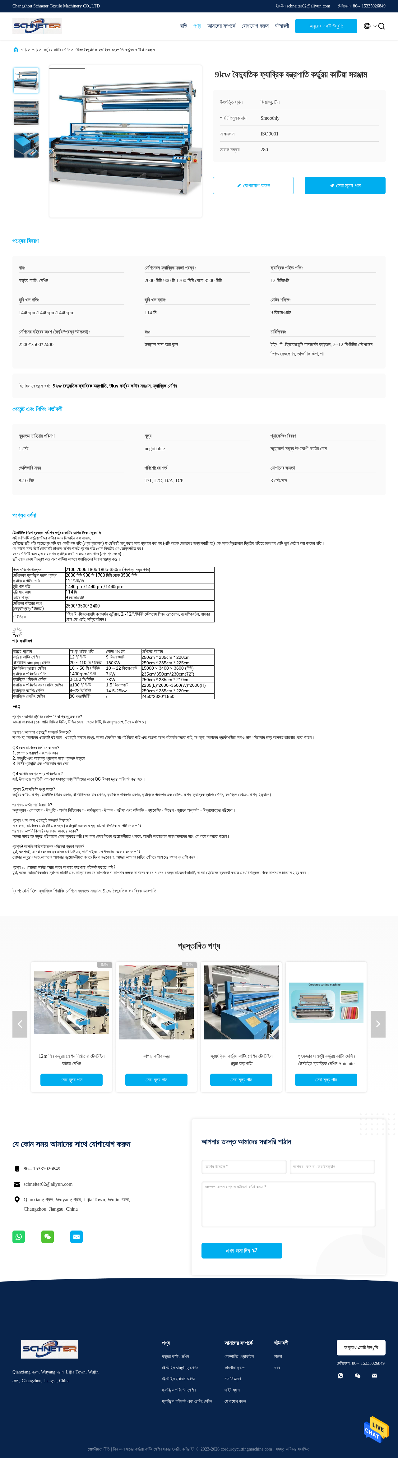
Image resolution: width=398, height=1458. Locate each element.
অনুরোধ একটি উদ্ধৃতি (326, 26)
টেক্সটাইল (29, 890)
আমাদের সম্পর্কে (221, 26)
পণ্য (197, 26)
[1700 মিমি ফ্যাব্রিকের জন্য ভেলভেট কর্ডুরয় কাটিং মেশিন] (241, 1002)
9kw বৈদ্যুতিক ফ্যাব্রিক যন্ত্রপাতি (129, 890)
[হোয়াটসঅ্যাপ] (26, 1241)
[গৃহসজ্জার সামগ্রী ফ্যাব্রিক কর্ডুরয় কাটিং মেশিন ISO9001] (156, 1002)
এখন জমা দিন (239, 1251)
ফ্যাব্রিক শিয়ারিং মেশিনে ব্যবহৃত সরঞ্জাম (69, 890)
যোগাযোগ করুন (255, 26)
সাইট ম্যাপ (232, 1390)
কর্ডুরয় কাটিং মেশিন (57, 50)
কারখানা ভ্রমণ (234, 1367)
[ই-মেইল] (84, 1241)
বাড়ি (183, 26)
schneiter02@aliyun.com (48, 1184)
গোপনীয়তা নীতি (99, 1449)
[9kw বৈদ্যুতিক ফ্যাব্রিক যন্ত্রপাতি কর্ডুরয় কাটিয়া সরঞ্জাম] (125, 141)
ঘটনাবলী (282, 26)
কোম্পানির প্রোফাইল (239, 1356)
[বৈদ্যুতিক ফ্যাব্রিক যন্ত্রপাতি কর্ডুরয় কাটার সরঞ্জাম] (326, 1002)
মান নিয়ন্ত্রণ (232, 1379)
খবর (277, 1367)
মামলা (278, 1356)
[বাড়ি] (37, 26)
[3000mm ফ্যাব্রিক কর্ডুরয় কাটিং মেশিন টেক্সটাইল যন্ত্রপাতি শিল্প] (71, 1002)
